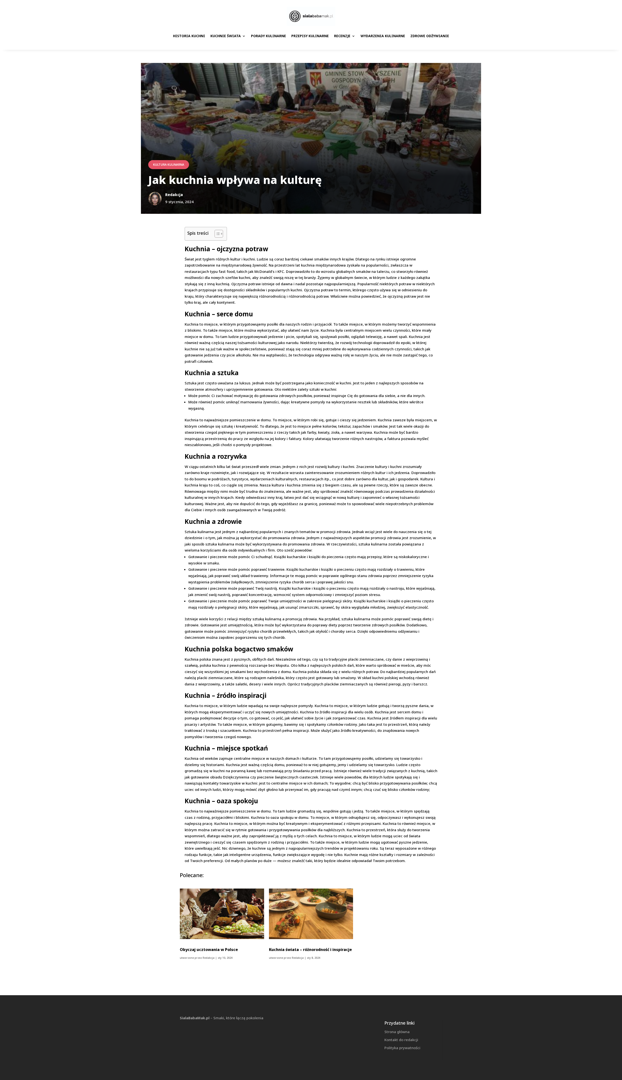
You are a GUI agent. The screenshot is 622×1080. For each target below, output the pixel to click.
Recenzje (342, 36)
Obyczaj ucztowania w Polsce (209, 949)
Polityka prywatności (402, 1047)
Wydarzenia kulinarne (383, 36)
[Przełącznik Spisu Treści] (216, 234)
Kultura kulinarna (168, 164)
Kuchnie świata (225, 36)
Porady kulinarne (268, 36)
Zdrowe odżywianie (429, 36)
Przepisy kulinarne (310, 36)
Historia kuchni (189, 36)
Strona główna (397, 1031)
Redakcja (209, 957)
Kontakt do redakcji (401, 1039)
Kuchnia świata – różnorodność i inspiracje (310, 949)
